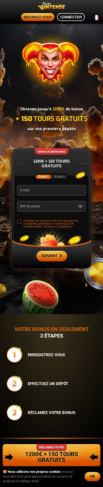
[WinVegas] (51, 6)
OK (92, 476)
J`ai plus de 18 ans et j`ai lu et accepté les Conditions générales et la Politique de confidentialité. (51, 223)
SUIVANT (49, 255)
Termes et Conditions (58, 226)
